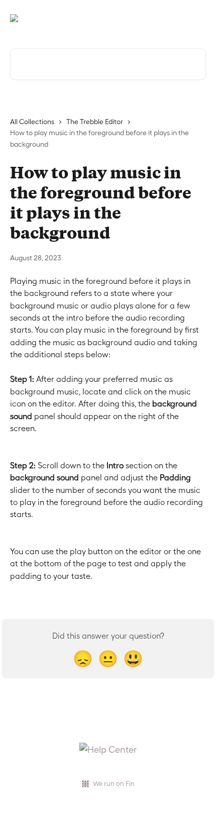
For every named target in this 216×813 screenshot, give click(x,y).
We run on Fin (114, 783)
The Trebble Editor (94, 122)
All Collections (32, 122)
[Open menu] (197, 18)
